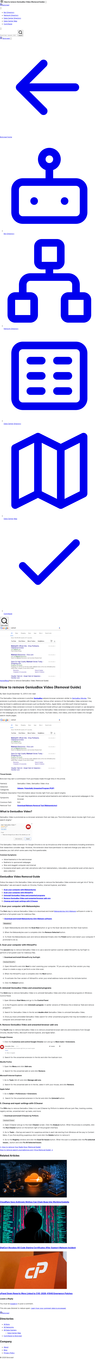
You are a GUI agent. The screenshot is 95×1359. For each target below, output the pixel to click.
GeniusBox (38, 698)
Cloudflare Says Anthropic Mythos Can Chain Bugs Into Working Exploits (34, 1202)
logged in (13, 1304)
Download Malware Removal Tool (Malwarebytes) (37, 805)
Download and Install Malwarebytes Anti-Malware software (28, 919)
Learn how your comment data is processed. (48, 1308)
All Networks (9, 1327)
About (6, 1347)
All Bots (7, 1324)
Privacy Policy (9, 1353)
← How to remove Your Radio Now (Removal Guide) (20, 1147)
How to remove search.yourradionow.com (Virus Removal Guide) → (26, 1150)
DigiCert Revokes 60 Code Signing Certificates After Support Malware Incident (38, 1247)
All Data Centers (10, 1330)
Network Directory (11, 15)
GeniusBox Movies (79, 698)
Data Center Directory (12, 18)
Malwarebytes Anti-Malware (65, 911)
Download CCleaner (9, 1120)
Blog (7, 681)
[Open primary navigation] (2, 1)
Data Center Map (10, 21)
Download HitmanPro (9, 962)
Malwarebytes (7, 923)
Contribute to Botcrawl (13, 1336)
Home (2, 681)
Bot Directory (9, 12)
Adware (20, 788)
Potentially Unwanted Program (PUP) (39, 788)
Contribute (8, 24)
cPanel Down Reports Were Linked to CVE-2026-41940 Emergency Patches (36, 1293)
